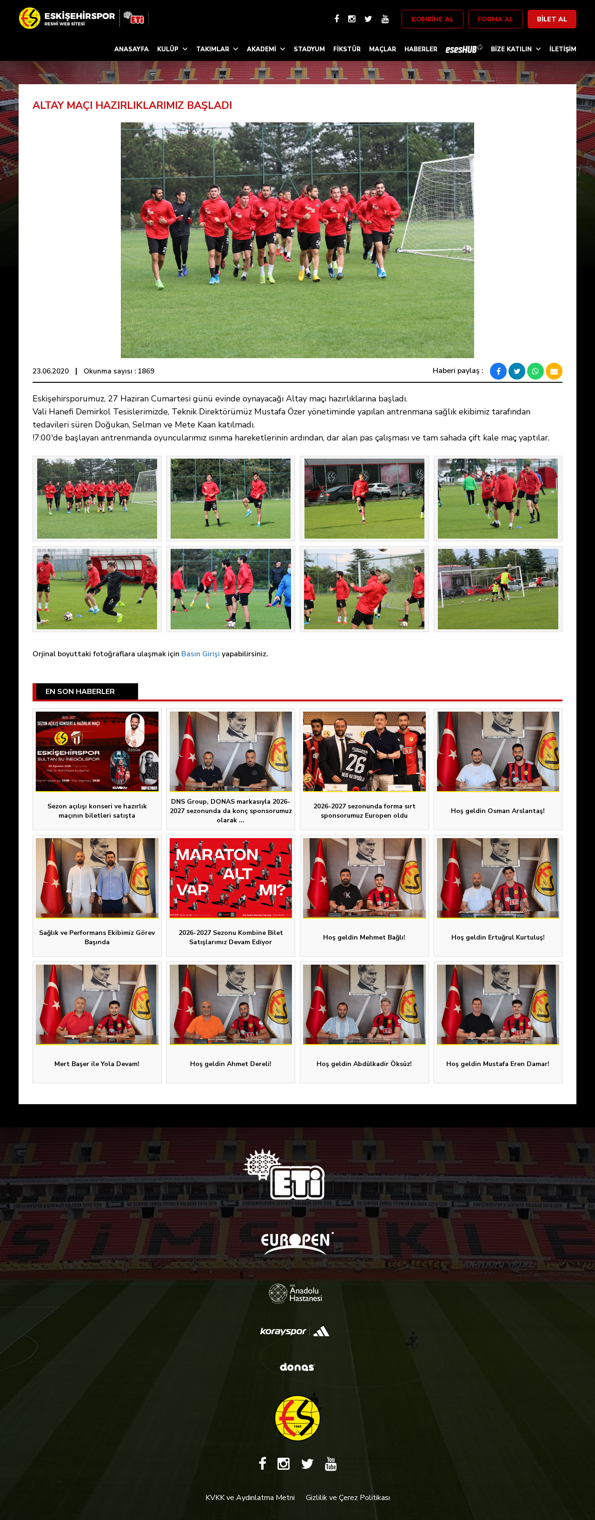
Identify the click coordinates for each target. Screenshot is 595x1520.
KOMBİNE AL (432, 19)
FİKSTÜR (347, 49)
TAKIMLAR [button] (212, 49)
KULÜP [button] (167, 49)
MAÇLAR (382, 49)
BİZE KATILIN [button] (511, 49)
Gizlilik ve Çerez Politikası (348, 1498)
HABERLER (420, 49)
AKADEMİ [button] (261, 49)
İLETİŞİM (562, 49)
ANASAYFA (131, 49)
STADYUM (309, 49)
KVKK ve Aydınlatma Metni (250, 1498)
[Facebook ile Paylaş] (498, 371)
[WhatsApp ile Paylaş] (535, 371)
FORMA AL (495, 19)
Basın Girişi (200, 654)
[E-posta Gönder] (554, 371)
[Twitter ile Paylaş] (517, 371)
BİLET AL (552, 19)
